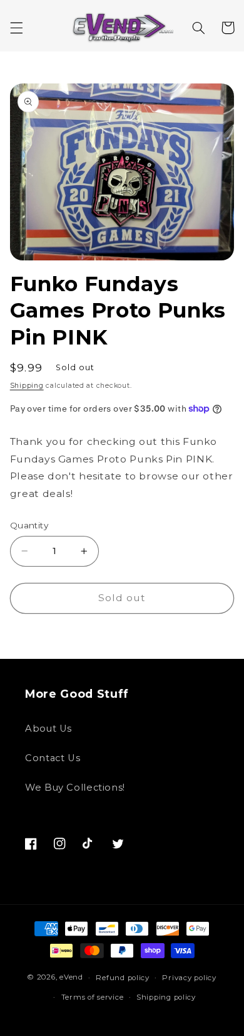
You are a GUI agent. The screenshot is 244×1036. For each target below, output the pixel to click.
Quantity (29, 525)
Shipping (27, 386)
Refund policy (123, 977)
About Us (48, 728)
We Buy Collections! (75, 787)
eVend (71, 977)
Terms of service (92, 997)
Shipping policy (166, 997)
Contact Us (52, 758)
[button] (16, 27)
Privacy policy (189, 977)
